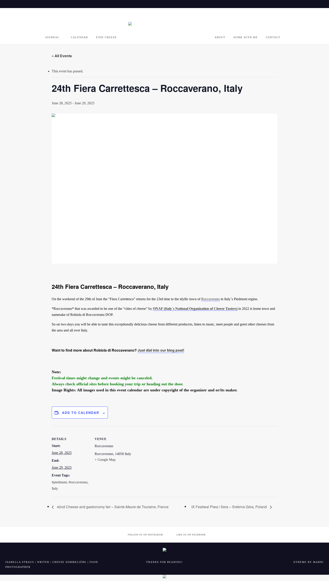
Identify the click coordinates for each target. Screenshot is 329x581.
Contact (273, 37)
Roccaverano (210, 299)
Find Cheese (106, 37)
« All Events (62, 55)
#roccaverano (78, 482)
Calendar (79, 37)
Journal (52, 37)
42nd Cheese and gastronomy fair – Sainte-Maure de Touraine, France (112, 506)
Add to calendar (80, 412)
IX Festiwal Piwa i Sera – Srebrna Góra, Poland (229, 506)
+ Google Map (105, 459)
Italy (55, 488)
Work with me (245, 37)
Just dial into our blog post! (161, 350)
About (220, 37)
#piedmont (59, 482)
